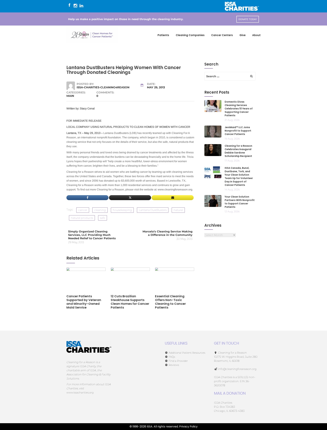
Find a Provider (178, 360)
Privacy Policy (188, 426)
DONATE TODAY (247, 19)
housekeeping (122, 210)
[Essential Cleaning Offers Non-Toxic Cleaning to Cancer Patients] (174, 280)
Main (70, 96)
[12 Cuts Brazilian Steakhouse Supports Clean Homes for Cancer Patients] (130, 280)
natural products (82, 218)
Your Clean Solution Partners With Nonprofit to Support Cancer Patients (240, 202)
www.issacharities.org (80, 392)
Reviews (173, 365)
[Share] (87, 197)
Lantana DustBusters (153, 210)
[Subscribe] (173, 197)
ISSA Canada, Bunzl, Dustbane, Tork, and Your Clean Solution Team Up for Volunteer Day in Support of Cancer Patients (239, 176)
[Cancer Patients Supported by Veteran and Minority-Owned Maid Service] (86, 280)
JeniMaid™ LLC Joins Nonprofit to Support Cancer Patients (238, 131)
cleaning (100, 210)
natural (178, 210)
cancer (82, 210)
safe (102, 218)
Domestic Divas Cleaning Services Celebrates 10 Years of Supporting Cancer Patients (239, 108)
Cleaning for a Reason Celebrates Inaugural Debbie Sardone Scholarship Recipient (238, 151)
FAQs (171, 356)
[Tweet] (130, 197)
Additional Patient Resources (186, 352)
